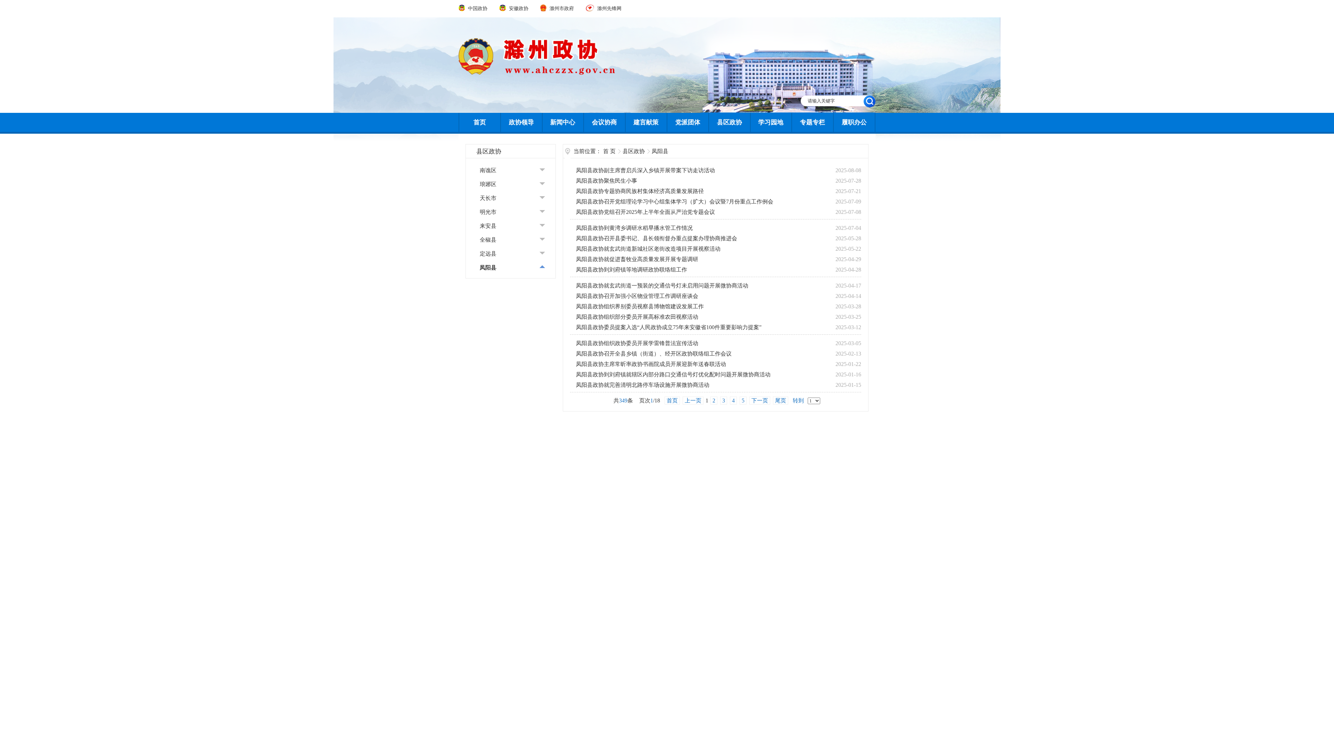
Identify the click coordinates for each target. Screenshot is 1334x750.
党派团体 (687, 122)
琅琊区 (488, 184)
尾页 (780, 400)
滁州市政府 (561, 8)
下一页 (759, 400)
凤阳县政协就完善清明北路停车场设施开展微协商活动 (642, 385)
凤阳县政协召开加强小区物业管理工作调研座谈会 (637, 296)
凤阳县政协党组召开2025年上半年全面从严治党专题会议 (645, 212)
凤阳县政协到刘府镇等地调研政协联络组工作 (631, 270)
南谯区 (488, 170)
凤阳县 (488, 267)
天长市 (488, 198)
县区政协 (729, 122)
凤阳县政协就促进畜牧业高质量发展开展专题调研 (637, 259)
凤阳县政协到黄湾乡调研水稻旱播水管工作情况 (634, 228)
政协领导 (521, 122)
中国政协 (478, 8)
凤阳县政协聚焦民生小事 (606, 181)
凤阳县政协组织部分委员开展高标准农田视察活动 (637, 317)
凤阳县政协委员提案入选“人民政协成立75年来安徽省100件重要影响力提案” (668, 327)
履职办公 (854, 122)
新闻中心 (562, 122)
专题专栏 (812, 122)
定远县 (488, 254)
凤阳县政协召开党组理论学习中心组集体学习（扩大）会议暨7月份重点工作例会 (674, 202)
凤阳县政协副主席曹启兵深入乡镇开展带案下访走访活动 (645, 170)
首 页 (609, 151)
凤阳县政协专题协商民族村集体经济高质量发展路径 (640, 191)
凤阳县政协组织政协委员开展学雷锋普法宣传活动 (637, 343)
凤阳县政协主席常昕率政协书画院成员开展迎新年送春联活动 (651, 364)
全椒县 (488, 240)
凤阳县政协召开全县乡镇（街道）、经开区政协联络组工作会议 (654, 354)
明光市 (488, 212)
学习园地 (770, 122)
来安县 (488, 226)
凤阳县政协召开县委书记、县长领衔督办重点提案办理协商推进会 (656, 238)
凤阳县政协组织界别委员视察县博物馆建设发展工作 (640, 306)
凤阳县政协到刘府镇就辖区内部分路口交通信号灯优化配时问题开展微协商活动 (673, 374)
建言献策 (646, 122)
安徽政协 (518, 8)
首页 (480, 122)
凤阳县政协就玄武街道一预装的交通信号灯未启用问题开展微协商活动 (662, 286)
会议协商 (604, 122)
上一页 (693, 400)
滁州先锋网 (608, 8)
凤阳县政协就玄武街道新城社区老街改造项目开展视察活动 (648, 249)
